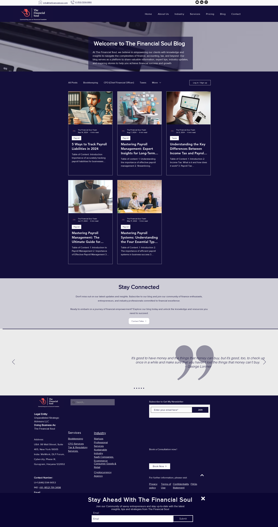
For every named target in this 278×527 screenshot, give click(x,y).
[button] (203, 498)
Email (96, 513)
